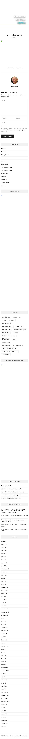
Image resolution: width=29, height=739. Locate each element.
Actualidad (3, 148)
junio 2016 (3, 677)
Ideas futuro (5, 335)
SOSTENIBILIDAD (9, 348)
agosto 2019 (4, 618)
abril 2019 (3, 624)
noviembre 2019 (5, 612)
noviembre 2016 (5, 670)
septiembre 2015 (5, 701)
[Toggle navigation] (2, 26)
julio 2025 (3, 541)
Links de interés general (6, 170)
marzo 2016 (4, 686)
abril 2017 (3, 658)
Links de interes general (6, 167)
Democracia (6, 329)
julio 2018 (3, 636)
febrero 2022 (4, 562)
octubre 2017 (4, 643)
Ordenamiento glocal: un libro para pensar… (11, 495)
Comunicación (7, 326)
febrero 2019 (4, 627)
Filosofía (15, 332)
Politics (14, 335)
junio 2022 (3, 559)
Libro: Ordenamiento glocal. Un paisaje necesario (12, 492)
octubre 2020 (4, 590)
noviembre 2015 (5, 695)
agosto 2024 (4, 544)
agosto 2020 (4, 593)
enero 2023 (3, 553)
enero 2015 (3, 726)
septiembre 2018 (5, 630)
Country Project (4, 155)
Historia (3, 161)
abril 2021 (3, 584)
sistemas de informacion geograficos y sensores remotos (12, 345)
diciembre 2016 (4, 667)
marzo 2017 (4, 661)
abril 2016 (3, 683)
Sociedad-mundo (5, 182)
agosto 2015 (4, 704)
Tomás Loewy (10, 68)
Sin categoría (4, 179)
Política (6, 339)
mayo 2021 (3, 581)
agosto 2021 (4, 575)
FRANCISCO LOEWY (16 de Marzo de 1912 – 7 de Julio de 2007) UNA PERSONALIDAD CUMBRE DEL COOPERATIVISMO (13, 511)
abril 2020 (3, 603)
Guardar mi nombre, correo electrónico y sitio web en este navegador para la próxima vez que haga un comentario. (14, 130)
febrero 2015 (4, 723)
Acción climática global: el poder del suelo (10, 498)
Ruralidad (3, 176)
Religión (14, 339)
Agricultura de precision (17, 317)
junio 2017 (3, 652)
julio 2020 (3, 596)
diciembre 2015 (4, 692)
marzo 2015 (4, 720)
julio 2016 (3, 673)
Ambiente (3, 151)
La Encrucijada (4, 164)
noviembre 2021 (5, 569)
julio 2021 (3, 578)
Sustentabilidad (9, 351)
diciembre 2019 (4, 609)
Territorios (5, 354)
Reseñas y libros (6, 342)
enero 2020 (3, 606)
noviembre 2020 (5, 587)
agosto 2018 (4, 633)
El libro (2, 158)
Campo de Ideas (7, 323)
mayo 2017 (3, 655)
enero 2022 (3, 565)
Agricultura (6, 317)
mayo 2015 (3, 714)
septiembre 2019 (5, 615)
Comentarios (19, 68)
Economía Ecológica (20, 329)
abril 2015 (3, 717)
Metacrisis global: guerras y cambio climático (11, 488)
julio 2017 (3, 649)
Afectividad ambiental (6, 485)
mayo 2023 (3, 550)
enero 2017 (3, 664)
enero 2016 (3, 689)
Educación (5, 333)
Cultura (19, 326)
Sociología (3, 185)
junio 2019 (3, 621)
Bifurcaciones (11, 320)
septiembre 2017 (5, 646)
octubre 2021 (4, 572)
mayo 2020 (3, 599)
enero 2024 (3, 547)
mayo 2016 (3, 680)
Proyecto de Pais (5, 173)
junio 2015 (3, 711)
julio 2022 (3, 556)
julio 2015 (3, 707)
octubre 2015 (4, 698)
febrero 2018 (4, 640)
